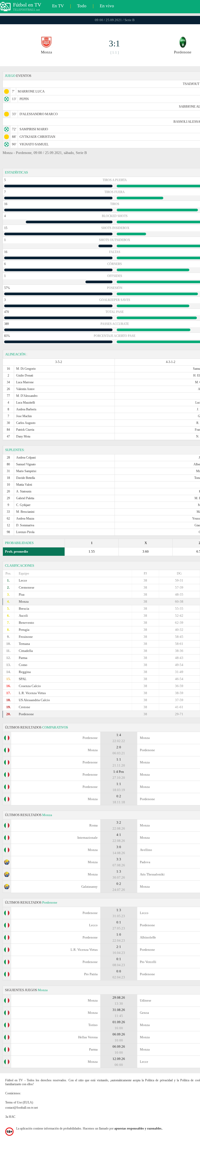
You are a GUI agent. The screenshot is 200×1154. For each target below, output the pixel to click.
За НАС (10, 1117)
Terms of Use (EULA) (19, 1102)
